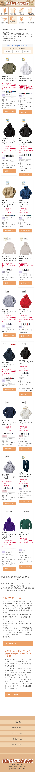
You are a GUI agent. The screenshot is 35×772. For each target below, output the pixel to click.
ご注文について (17, 733)
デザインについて (18, 727)
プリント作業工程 (10, 643)
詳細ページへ (9, 111)
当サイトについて (18, 744)
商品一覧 (18, 722)
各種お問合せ (17, 739)
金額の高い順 (12, 45)
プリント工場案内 (12, 695)
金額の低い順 (23, 45)
